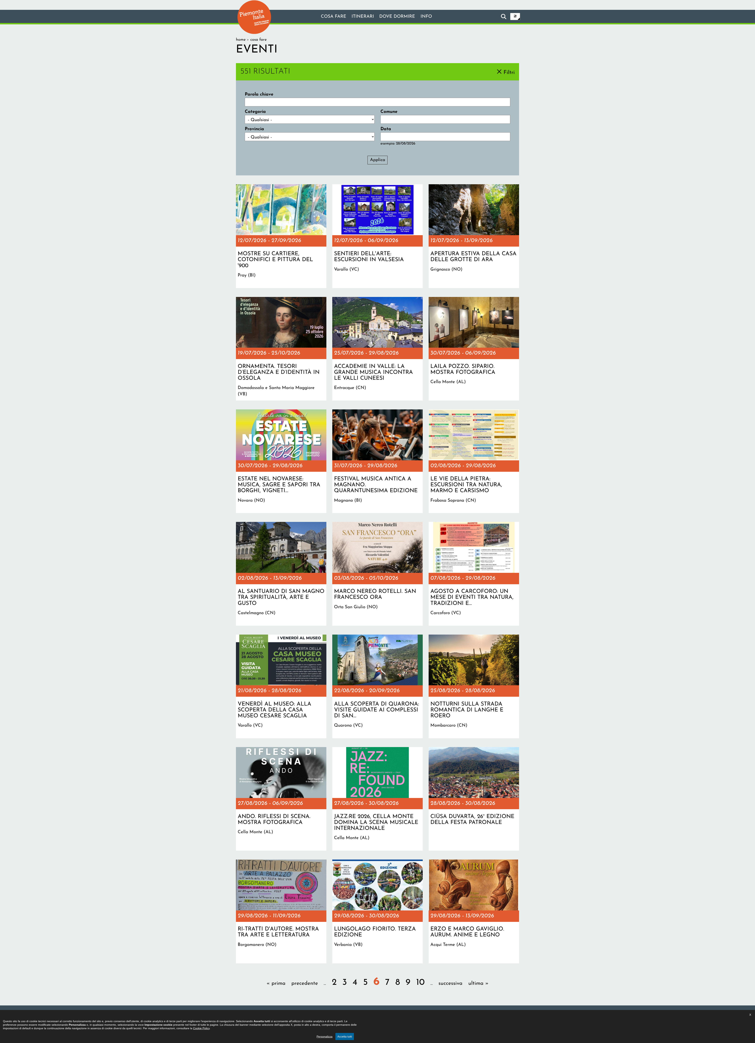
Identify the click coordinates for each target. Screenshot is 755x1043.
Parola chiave (259, 94)
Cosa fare (333, 16)
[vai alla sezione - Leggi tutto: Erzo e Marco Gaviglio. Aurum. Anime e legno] (474, 911)
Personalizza (324, 1036)
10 (420, 982)
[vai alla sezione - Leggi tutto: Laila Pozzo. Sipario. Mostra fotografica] (474, 349)
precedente (304, 983)
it (515, 16)
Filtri (509, 72)
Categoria (255, 112)
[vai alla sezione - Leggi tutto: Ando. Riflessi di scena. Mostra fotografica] (281, 799)
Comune (388, 112)
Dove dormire (397, 16)
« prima (276, 983)
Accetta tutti (344, 1036)
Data (385, 129)
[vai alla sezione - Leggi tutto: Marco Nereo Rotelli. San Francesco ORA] (377, 574)
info (426, 16)
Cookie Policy (201, 1028)
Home (241, 40)
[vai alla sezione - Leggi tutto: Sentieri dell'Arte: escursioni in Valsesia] (377, 236)
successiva (450, 983)
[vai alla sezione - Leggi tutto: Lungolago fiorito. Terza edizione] (377, 911)
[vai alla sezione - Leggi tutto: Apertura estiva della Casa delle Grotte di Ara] (474, 236)
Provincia (254, 129)
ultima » (478, 983)
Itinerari (363, 16)
